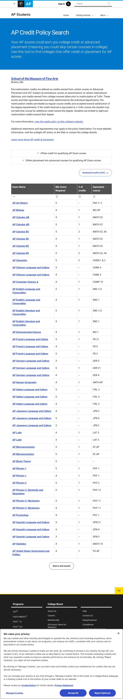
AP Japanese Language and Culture (31, 411)
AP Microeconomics (23, 454)
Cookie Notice (28, 685)
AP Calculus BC (20, 231)
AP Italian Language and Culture (29, 389)
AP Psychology (20, 515)
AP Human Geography (24, 382)
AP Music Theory (21, 461)
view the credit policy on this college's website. (59, 121)
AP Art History (20, 203)
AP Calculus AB (20, 217)
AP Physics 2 (19, 482)
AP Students (20, 15)
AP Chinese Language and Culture (30, 267)
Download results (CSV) (93, 172)
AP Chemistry (19, 260)
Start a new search (61, 566)
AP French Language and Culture (30, 339)
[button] (104, 12)
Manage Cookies (14, 693)
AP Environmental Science (26, 332)
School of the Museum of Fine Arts (34, 78)
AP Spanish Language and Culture (30, 522)
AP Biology (18, 210)
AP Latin (17, 432)
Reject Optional (102, 693)
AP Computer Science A (25, 281)
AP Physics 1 (19, 468)
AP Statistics (19, 543)
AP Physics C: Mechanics (26, 500)
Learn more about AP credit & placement (32, 139)
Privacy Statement (64, 685)
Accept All (73, 693)
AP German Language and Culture (30, 360)
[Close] (118, 633)
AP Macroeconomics (23, 447)
